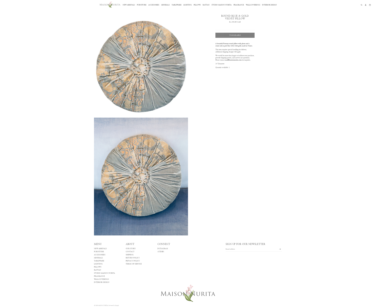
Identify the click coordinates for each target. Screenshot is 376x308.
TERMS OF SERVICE (134, 264)
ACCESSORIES (99, 255)
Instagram (162, 248)
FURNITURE (99, 251)
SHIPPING (130, 255)
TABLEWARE (99, 261)
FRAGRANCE (99, 276)
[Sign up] (280, 249)
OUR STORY (131, 248)
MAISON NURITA (103, 305)
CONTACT (130, 251)
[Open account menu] (365, 5)
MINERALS (98, 258)
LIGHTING (98, 264)
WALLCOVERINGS (101, 279)
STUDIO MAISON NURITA (104, 273)
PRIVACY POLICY (133, 261)
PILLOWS (97, 267)
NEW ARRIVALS (100, 248)
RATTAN (97, 270)
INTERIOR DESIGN (101, 282)
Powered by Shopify (114, 305)
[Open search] (361, 5)
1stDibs (160, 251)
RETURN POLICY (133, 258)
